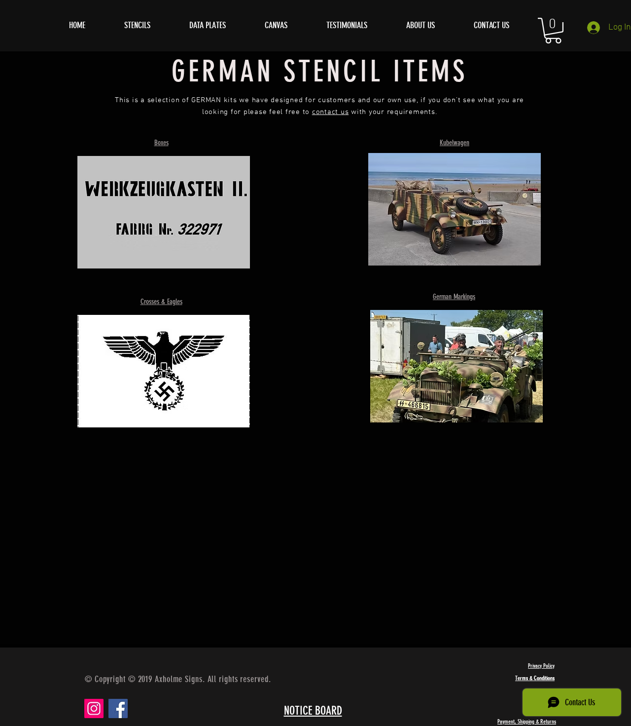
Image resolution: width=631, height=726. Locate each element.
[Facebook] (118, 708)
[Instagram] (94, 708)
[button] (553, 30)
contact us (330, 112)
